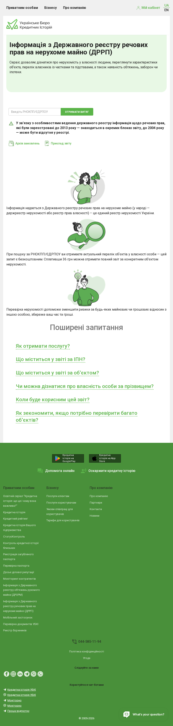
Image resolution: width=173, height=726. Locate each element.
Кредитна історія (14, 512)
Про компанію (101, 488)
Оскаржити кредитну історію (111, 471)
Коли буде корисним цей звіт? (52, 400)
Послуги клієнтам (57, 496)
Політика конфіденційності (86, 651)
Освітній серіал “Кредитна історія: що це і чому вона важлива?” (20, 500)
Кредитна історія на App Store (107, 458)
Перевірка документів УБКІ (20, 624)
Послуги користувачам (61, 502)
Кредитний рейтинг (15, 518)
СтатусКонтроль (14, 536)
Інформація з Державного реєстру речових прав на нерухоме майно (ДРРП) (20, 606)
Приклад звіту (61, 143)
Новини (94, 515)
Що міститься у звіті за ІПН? (50, 359)
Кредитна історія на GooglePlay (68, 458)
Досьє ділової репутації (18, 572)
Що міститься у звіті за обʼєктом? (57, 373)
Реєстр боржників (15, 630)
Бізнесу (52, 488)
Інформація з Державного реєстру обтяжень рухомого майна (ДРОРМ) (21, 590)
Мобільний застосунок (17, 617)
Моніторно (14, 700)
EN (166, 10)
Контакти (96, 509)
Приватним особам (18, 488)
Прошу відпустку (18, 711)
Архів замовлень (27, 143)
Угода (86, 658)
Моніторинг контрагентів (19, 578)
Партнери (96, 502)
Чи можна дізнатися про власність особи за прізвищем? (85, 386)
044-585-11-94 (89, 642)
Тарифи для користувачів (63, 520)
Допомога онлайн (59, 471)
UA (166, 5)
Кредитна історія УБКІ (21, 689)
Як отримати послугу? (43, 346)
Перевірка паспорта (16, 565)
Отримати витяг (77, 111)
